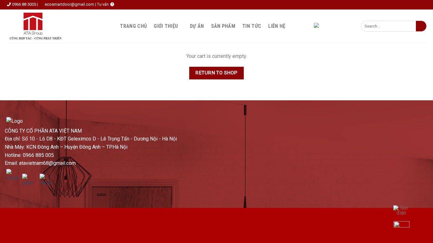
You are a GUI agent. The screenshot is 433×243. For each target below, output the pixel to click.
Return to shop (216, 73)
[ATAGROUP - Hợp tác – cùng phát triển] (37, 26)
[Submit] (421, 26)
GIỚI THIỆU (166, 26)
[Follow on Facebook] (293, 26)
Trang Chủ (133, 26)
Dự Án (197, 26)
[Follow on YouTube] (309, 26)
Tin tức (251, 26)
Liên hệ (276, 26)
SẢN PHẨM (223, 26)
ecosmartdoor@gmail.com (69, 4)
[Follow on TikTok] (301, 26)
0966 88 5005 (24, 4)
